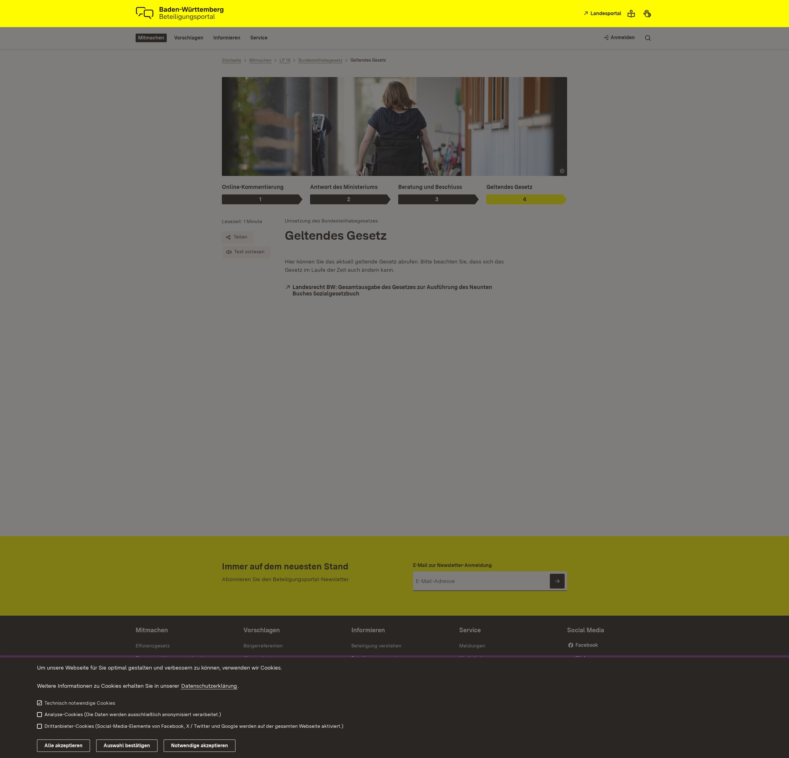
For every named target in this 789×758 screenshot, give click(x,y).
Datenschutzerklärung (209, 686)
